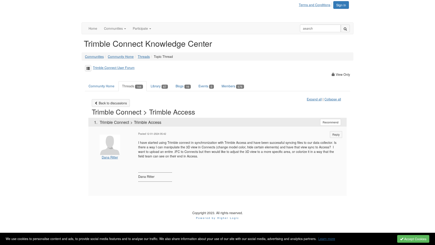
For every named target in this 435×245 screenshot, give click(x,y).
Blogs (182, 86)
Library (158, 86)
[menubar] (315, 4)
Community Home (121, 56)
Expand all (314, 99)
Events (205, 86)
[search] (345, 28)
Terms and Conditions (314, 4)
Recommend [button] (330, 122)
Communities (94, 56)
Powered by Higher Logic (217, 218)
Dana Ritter (110, 157)
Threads (144, 56)
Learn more (326, 238)
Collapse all (332, 99)
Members (232, 86)
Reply (336, 134)
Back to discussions (112, 103)
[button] (115, 28)
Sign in (341, 5)
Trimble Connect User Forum (114, 67)
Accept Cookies (414, 239)
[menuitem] (315, 4)
